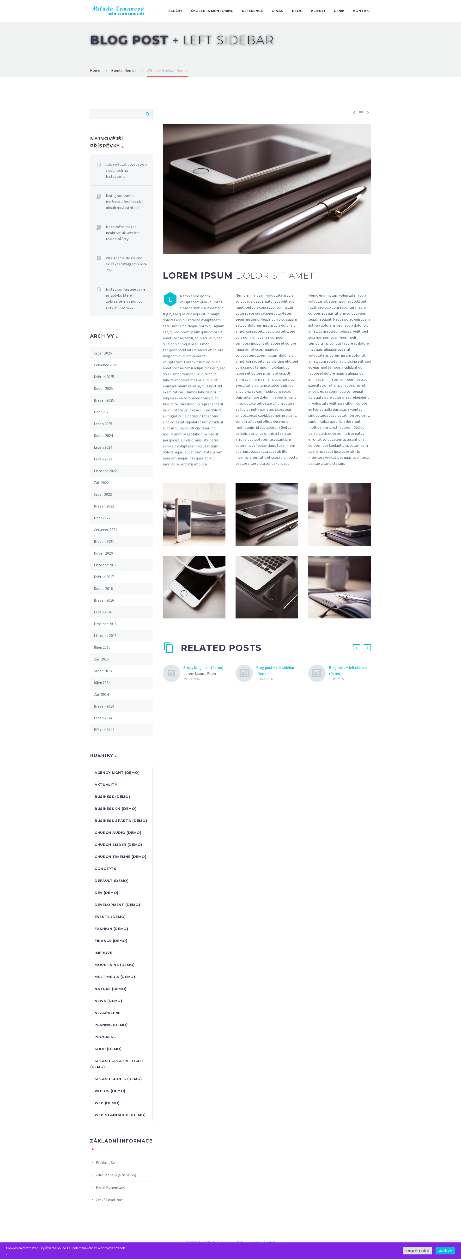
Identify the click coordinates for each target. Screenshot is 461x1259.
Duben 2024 (103, 435)
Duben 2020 (103, 553)
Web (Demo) (107, 1103)
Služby (175, 11)
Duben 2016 (103, 588)
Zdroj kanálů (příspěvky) (116, 1175)
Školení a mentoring (212, 11)
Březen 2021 (104, 541)
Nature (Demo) (111, 989)
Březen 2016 (104, 600)
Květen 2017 (104, 576)
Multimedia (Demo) (115, 977)
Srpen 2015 (103, 670)
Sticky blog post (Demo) (203, 667)
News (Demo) (108, 1001)
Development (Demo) (117, 905)
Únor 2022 (102, 517)
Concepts (105, 869)
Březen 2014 (104, 706)
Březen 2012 (104, 729)
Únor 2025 (102, 411)
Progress (105, 1037)
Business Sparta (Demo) (121, 821)
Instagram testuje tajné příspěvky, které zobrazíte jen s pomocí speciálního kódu (125, 298)
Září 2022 (101, 482)
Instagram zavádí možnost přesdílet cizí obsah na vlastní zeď (124, 201)
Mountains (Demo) (115, 965)
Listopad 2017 (105, 564)
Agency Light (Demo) (117, 772)
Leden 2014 (103, 717)
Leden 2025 (103, 423)
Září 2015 (101, 659)
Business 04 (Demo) (116, 809)
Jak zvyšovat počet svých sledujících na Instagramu (126, 170)
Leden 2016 (103, 612)
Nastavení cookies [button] (417, 1251)
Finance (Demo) (111, 941)
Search (147, 114)
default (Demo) (112, 881)
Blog (297, 11)
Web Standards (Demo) (120, 1115)
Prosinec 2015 (105, 623)
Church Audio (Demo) (118, 833)
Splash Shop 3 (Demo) (118, 1079)
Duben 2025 (103, 388)
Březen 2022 (104, 506)
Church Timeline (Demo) (120, 857)
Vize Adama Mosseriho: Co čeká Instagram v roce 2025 (126, 264)
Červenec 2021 (105, 529)
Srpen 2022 (103, 494)
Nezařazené (108, 1013)
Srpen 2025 (103, 353)
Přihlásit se (105, 1162)
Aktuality (106, 784)
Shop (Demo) (108, 1049)
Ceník (339, 11)
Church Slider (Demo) (118, 845)
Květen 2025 (104, 376)
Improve (103, 953)
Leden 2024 (103, 447)
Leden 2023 (103, 459)
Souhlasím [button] (445, 1251)
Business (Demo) (112, 797)
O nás (277, 11)
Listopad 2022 (105, 470)
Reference (252, 11)
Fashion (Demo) (111, 929)
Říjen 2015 (102, 647)
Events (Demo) (110, 917)
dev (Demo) (106, 893)
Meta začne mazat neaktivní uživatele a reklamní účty (123, 232)
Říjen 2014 (102, 682)
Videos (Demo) (110, 1091)
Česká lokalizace (110, 1199)
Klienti (318, 11)
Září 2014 (101, 694)
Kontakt (362, 11)
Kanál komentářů (110, 1187)
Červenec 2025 (105, 364)
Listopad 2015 (105, 635)
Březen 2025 (104, 400)
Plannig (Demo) (111, 1025)
